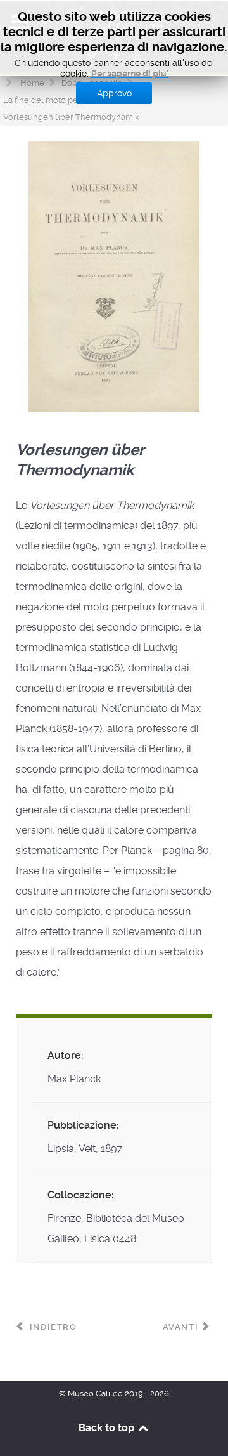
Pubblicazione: (83, 1125)
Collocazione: (81, 1195)
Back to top (108, 1428)
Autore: (66, 1055)
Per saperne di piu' (129, 74)
